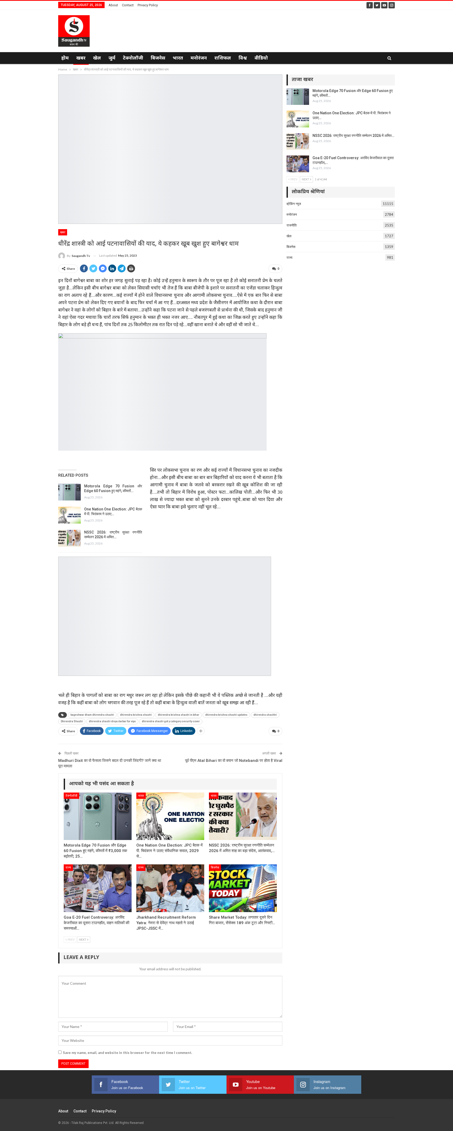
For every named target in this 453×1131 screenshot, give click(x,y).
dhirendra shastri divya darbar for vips (112, 721)
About (113, 5)
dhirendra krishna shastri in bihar (178, 714)
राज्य (68, 867)
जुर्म (112, 58)
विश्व (243, 58)
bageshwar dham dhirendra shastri (92, 714)
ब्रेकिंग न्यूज (294, 204)
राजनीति (291, 225)
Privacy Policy (148, 5)
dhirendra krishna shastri (136, 714)
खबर (80, 58)
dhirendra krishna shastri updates (226, 714)
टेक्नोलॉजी (133, 58)
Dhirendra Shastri (72, 721)
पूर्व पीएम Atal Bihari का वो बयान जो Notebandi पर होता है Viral (233, 760)
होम (65, 58)
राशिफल (222, 58)
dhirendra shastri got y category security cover (171, 721)
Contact (128, 5)
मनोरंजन (199, 58)
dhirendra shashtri (265, 714)
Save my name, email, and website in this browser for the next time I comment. (127, 1053)
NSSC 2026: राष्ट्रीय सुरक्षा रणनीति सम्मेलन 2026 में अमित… (353, 135)
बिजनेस (158, 58)
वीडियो (261, 58)
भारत (178, 58)
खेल (97, 58)
